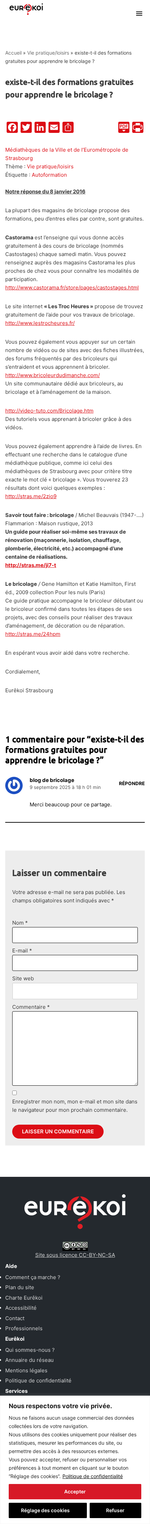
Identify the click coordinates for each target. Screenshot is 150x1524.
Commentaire (31, 1007)
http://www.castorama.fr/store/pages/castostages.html (72, 287)
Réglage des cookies (45, 1510)
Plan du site (19, 1287)
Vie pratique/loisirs (48, 53)
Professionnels (24, 1328)
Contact (14, 1318)
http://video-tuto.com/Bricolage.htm (49, 410)
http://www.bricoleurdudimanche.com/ (52, 375)
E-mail (22, 950)
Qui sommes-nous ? (30, 1350)
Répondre (132, 783)
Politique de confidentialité (92, 1476)
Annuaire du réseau (29, 1360)
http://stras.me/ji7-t (30, 565)
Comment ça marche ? (32, 1277)
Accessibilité (21, 1307)
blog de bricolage (52, 780)
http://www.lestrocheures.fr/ (40, 323)
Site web (23, 978)
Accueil (13, 53)
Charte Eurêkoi (24, 1297)
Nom (20, 922)
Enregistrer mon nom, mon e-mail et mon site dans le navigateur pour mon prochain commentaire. (74, 1105)
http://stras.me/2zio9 (31, 496)
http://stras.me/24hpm (32, 634)
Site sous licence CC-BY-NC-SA (75, 1255)
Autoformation (49, 174)
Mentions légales (26, 1370)
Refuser (115, 1510)
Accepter (75, 1491)
